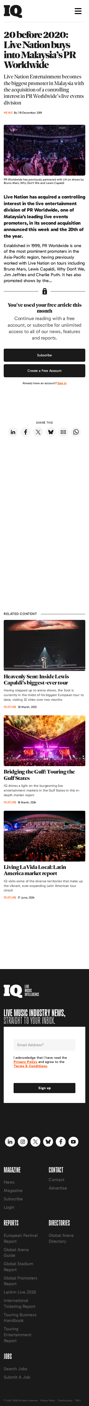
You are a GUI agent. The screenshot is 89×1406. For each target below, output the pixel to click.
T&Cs (78, 1400)
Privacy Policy (47, 1400)
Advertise (58, 1188)
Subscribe (44, 355)
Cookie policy (65, 1400)
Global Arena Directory (61, 1238)
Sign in (62, 383)
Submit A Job (17, 1377)
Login (9, 1207)
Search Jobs (15, 1368)
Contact (56, 1179)
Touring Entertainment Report (17, 1334)
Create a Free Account (44, 371)
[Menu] (78, 11)
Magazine (13, 1190)
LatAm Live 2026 (20, 1292)
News (9, 1182)
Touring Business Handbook (20, 1317)
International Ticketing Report (19, 1303)
